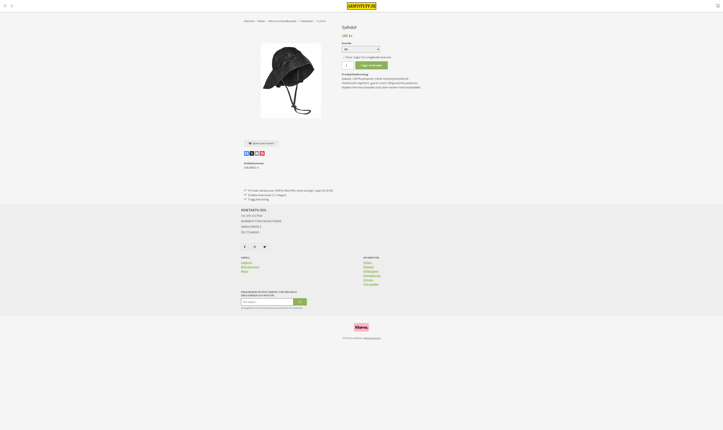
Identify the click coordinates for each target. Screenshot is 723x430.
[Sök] (11, 6)
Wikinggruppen (372, 338)
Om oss (368, 280)
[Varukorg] (718, 6)
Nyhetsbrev (370, 271)
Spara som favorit (262, 143)
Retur (244, 271)
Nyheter (368, 267)
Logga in (246, 262)
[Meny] (5, 6)
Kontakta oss (372, 275)
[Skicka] (300, 302)
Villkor (367, 262)
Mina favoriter (250, 267)
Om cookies (370, 284)
